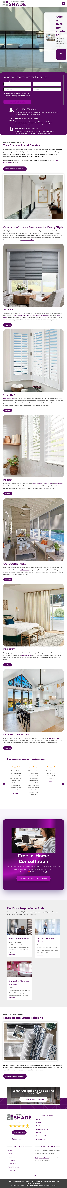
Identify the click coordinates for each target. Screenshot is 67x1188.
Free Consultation (19, 1132)
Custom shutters (8, 398)
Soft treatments (26, 655)
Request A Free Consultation (33, 879)
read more (11, 954)
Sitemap (37, 1183)
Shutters (11, 987)
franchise (53, 1185)
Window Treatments (14, 942)
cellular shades (26, 315)
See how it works (61, 54)
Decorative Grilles (42, 1136)
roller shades (18, 315)
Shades (38, 1122)
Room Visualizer (13, 1167)
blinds (5, 162)
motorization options (27, 240)
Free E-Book (12, 1164)
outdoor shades (24, 570)
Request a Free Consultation (17, 102)
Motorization (40, 1139)
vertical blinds (58, 483)
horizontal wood (38, 483)
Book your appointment (42, 1158)
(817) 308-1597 (20, 1139)
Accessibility (30, 1183)
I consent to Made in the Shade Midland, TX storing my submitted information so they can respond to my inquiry (18, 95)
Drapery (38, 1132)
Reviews (10, 1153)
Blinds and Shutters (18, 938)
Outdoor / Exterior (42, 1129)
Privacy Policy (47, 1181)
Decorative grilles (54, 738)
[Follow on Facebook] (31, 1175)
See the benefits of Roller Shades (32, 1099)
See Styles (8, 325)
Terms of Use (55, 1181)
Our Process (12, 1160)
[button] (63, 784)
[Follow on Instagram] (35, 1175)
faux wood (48, 483)
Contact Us (11, 1170)
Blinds (38, 945)
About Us (11, 1150)
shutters (10, 162)
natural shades (44, 315)
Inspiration (11, 1157)
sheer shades (36, 315)
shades (57, 160)
